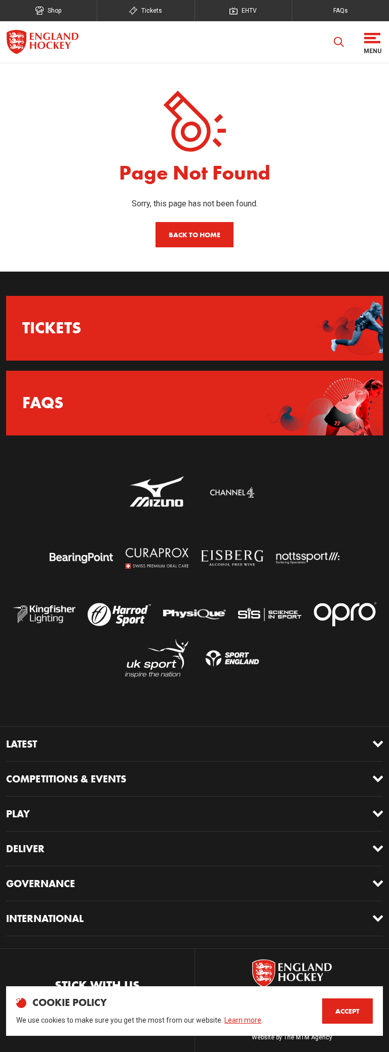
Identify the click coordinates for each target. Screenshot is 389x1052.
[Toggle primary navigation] (372, 42)
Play (18, 813)
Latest (21, 744)
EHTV (249, 10)
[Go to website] (156, 492)
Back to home (194, 234)
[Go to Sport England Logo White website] (232, 658)
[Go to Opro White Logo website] (345, 614)
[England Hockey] (42, 42)
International (45, 918)
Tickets (151, 10)
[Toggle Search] (339, 42)
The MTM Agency (308, 1037)
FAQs (340, 10)
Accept (347, 1011)
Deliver (25, 848)
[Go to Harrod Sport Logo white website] (119, 614)
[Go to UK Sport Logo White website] (156, 658)
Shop (54, 10)
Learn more (242, 1020)
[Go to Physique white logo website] (194, 614)
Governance (40, 883)
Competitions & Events (66, 778)
